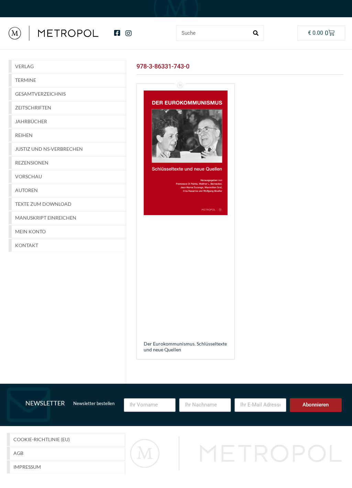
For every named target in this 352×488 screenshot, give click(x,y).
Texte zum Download (43, 204)
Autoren (26, 190)
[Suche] (256, 33)
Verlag (24, 66)
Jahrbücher (31, 121)
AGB (18, 453)
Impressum (27, 467)
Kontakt (26, 245)
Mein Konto (30, 231)
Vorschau (28, 176)
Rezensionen (31, 163)
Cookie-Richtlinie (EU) (41, 439)
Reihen (24, 135)
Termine (25, 80)
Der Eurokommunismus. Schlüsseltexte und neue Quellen (185, 346)
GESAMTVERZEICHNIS (40, 94)
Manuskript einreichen (45, 218)
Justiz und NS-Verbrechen (49, 149)
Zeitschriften (33, 107)
